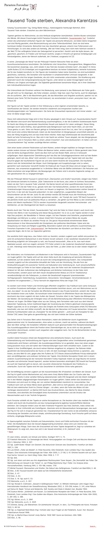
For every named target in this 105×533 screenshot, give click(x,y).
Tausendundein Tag (77, 38)
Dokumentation (37, 228)
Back (11, 432)
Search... (93, 526)
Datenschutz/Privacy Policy (35, 526)
